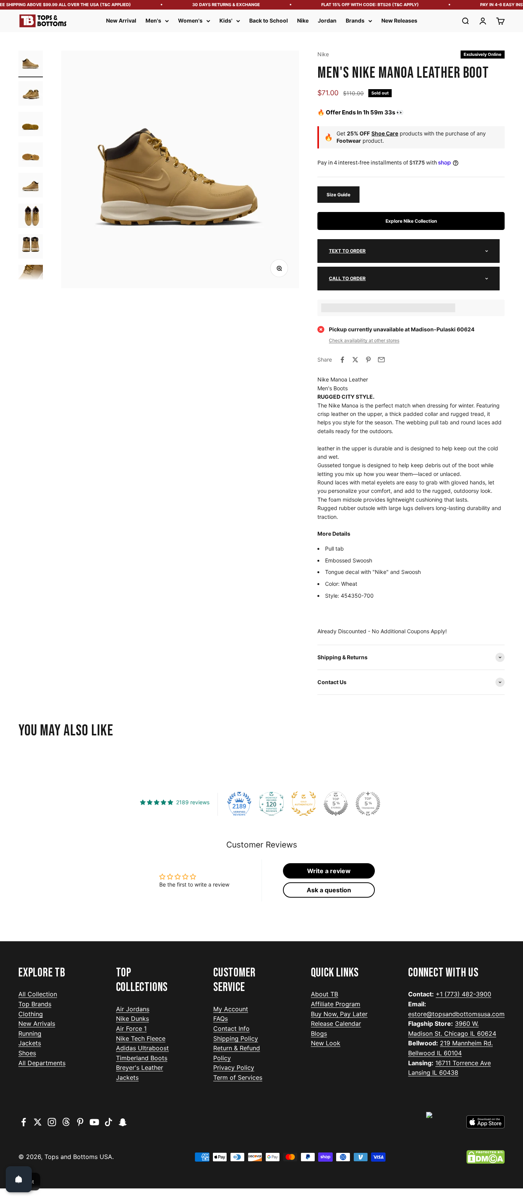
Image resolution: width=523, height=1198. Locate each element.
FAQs (220, 1018)
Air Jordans (132, 1009)
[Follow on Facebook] (23, 1122)
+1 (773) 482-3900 (463, 994)
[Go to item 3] (30, 125)
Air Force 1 (131, 1028)
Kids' (225, 20)
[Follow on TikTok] (108, 1122)
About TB (324, 994)
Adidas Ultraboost (142, 1048)
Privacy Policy (233, 1067)
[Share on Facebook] (342, 359)
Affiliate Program (335, 1004)
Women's (190, 20)
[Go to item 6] (30, 217)
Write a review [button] (329, 871)
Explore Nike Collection (411, 221)
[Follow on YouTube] (94, 1122)
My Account (230, 1009)
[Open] (19, 1179)
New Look (325, 1043)
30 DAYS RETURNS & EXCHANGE (218, 4)
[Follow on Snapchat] (123, 1122)
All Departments (41, 1063)
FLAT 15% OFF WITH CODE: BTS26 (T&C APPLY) (362, 4)
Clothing (30, 1014)
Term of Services (237, 1077)
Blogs (319, 1033)
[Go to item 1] (30, 64)
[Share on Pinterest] (368, 359)
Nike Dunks (132, 1018)
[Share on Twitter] (355, 359)
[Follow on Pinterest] (80, 1122)
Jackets (29, 1043)
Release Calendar (336, 1023)
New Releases (399, 20)
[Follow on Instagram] (52, 1122)
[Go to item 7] (30, 247)
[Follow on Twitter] (38, 1122)
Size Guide (338, 194)
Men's (153, 20)
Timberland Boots (141, 1058)
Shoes (27, 1053)
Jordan (327, 20)
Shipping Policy (235, 1038)
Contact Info (231, 1028)
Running (29, 1033)
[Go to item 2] (30, 94)
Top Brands (34, 1004)
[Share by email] (381, 359)
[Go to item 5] (30, 186)
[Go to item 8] (30, 278)
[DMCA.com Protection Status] (485, 1157)
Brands (355, 20)
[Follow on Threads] (66, 1122)
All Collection (37, 994)
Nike (303, 20)
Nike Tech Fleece (140, 1038)
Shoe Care (384, 133)
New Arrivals (36, 1023)
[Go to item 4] (30, 155)
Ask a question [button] (329, 890)
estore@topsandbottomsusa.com (456, 1014)
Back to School (268, 20)
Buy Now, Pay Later (339, 1014)
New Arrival (121, 20)
